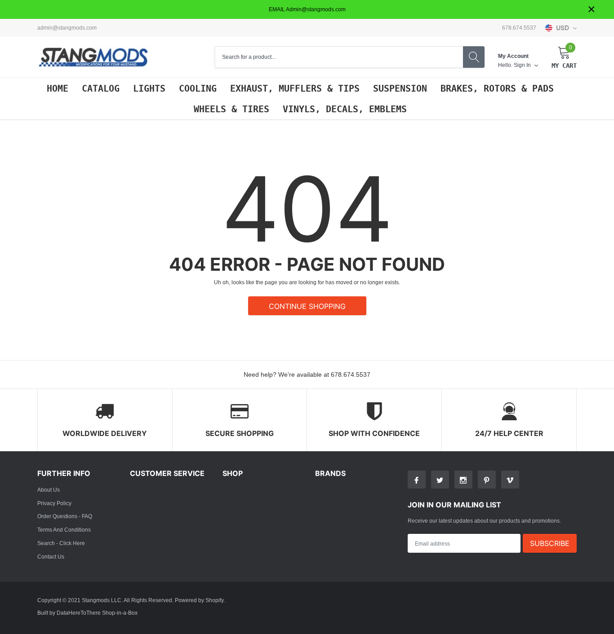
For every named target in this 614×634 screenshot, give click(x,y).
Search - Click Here (61, 543)
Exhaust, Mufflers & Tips (295, 88)
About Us (48, 489)
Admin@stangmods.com (67, 28)
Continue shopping (307, 306)
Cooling (198, 88)
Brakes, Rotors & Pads (497, 88)
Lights (149, 88)
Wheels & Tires (231, 109)
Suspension (400, 88)
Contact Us (50, 556)
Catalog (101, 88)
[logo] (93, 57)
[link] (417, 480)
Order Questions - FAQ (64, 516)
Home (57, 88)
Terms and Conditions (64, 529)
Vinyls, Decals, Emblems (345, 109)
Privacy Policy (54, 503)
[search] (474, 57)
